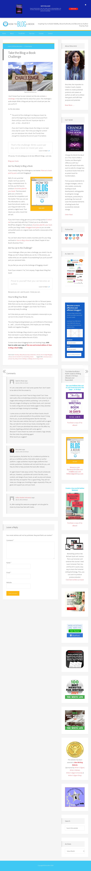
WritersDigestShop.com (74, 474)
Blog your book (13, 161)
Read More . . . (69, 105)
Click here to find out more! (75, 580)
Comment (10, 540)
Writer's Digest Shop (74, 775)
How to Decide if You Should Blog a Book (22, 357)
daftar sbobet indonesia (23, 497)
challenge (29, 358)
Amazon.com (75, 467)
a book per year (47, 357)
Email (8, 572)
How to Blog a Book (19, 24)
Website (9, 582)
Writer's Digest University (74, 773)
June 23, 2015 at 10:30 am (22, 452)
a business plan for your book (42, 225)
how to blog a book (38, 358)
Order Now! (69, 215)
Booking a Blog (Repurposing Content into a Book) (27, 354)
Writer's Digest (79, 768)
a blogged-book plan (32, 227)
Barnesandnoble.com (75, 469)
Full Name (69, 339)
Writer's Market (75, 770)
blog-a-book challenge (21, 358)
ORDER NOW (73, 8)
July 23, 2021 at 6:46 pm (21, 499)
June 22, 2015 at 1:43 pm (21, 383)
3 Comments (28, 46)
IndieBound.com (75, 471)
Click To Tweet (43, 150)
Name (8, 563)
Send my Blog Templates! (74, 354)
